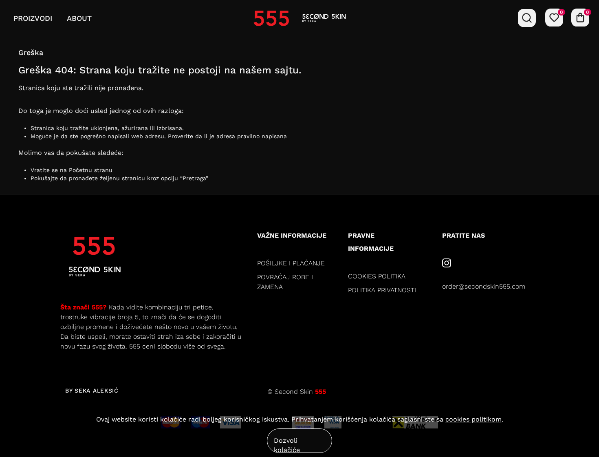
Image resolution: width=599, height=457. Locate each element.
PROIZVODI (32, 18)
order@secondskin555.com (483, 286)
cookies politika (376, 276)
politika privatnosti (382, 290)
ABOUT (79, 18)
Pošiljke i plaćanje (291, 263)
